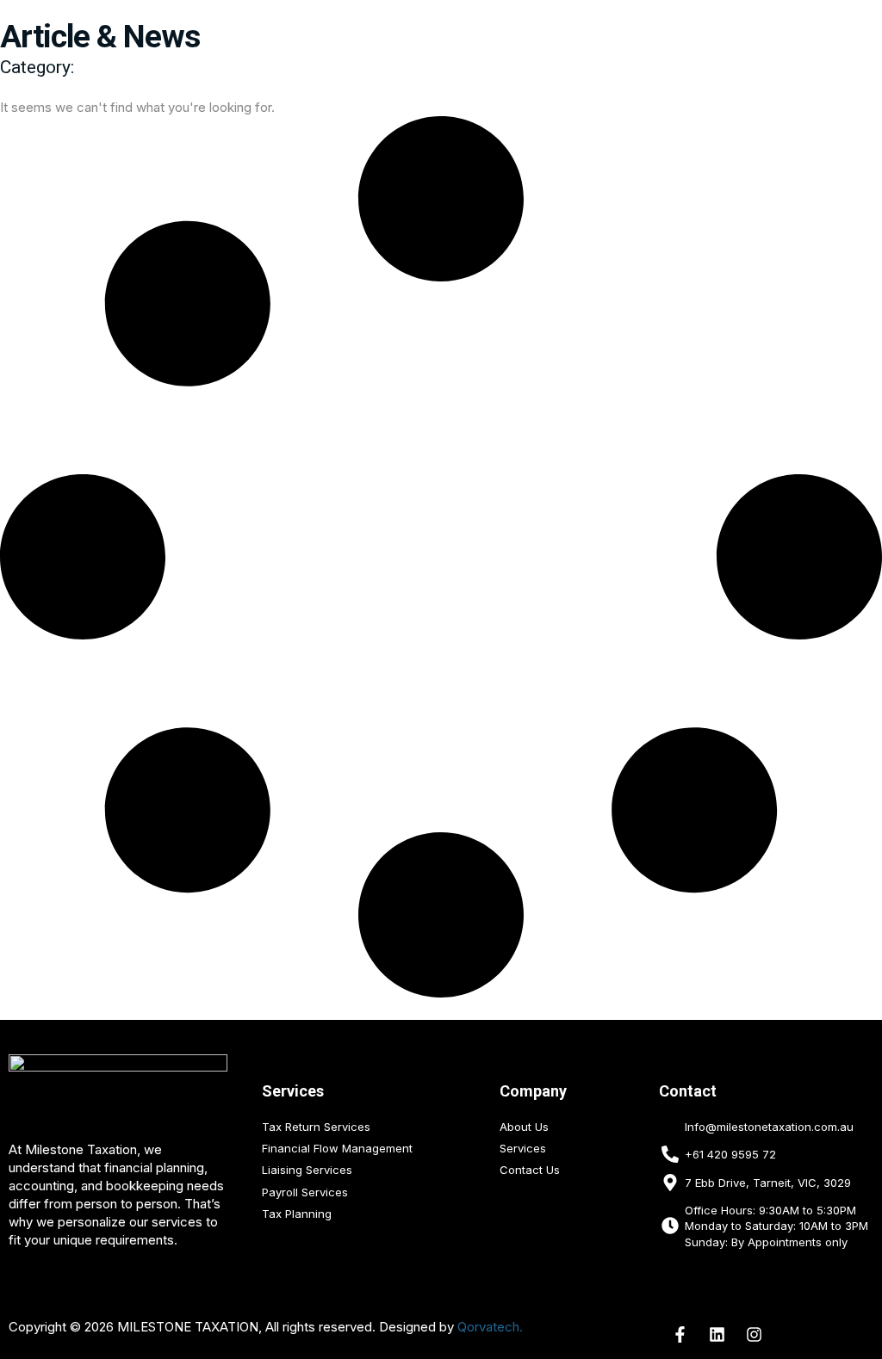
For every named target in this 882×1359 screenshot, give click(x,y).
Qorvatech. (490, 1327)
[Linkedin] (717, 1334)
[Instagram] (754, 1334)
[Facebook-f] (680, 1334)
